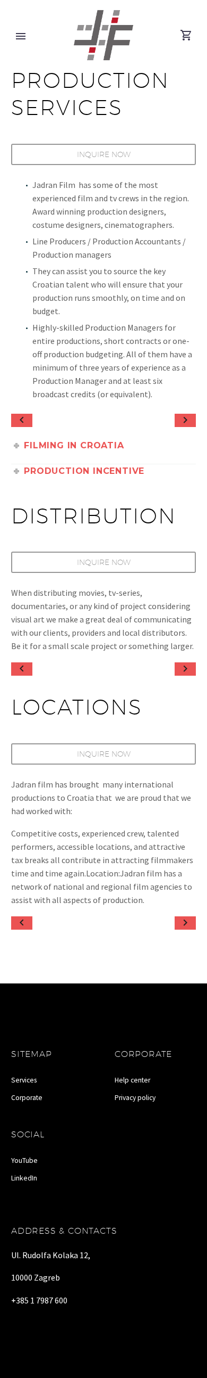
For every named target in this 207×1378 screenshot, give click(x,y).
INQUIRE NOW (104, 154)
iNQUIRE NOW (104, 562)
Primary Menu (20, 36)
